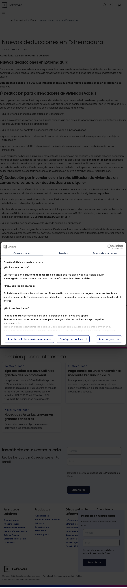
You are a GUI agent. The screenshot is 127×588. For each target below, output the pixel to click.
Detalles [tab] (63, 253)
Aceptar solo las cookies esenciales (29, 339)
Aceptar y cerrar (109, 339)
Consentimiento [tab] (21, 253)
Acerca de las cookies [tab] (105, 253)
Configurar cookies (71, 339)
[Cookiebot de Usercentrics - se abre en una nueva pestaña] (109, 246)
